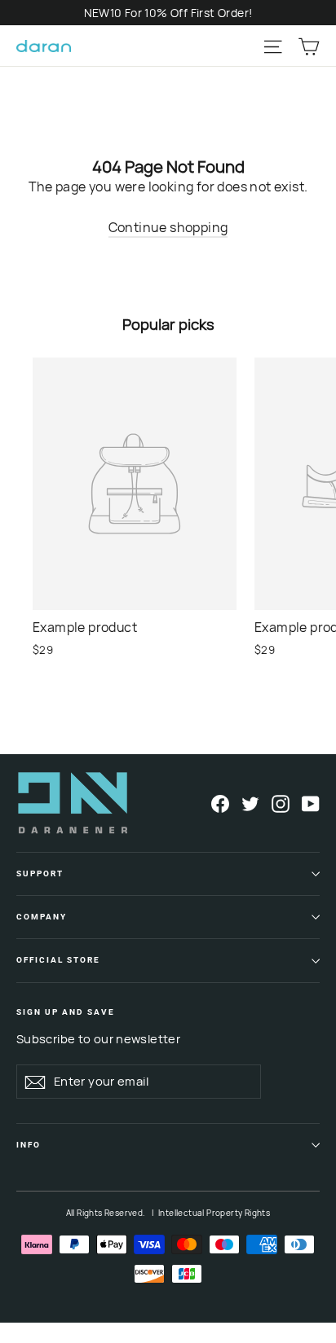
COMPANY (41, 916)
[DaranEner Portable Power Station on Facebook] (220, 803)
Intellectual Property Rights (214, 1212)
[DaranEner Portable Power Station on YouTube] (311, 803)
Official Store (58, 959)
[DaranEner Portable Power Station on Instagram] (281, 803)
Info (28, 1144)
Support (40, 873)
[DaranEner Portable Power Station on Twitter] (250, 803)
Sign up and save (65, 1011)
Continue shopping (168, 227)
